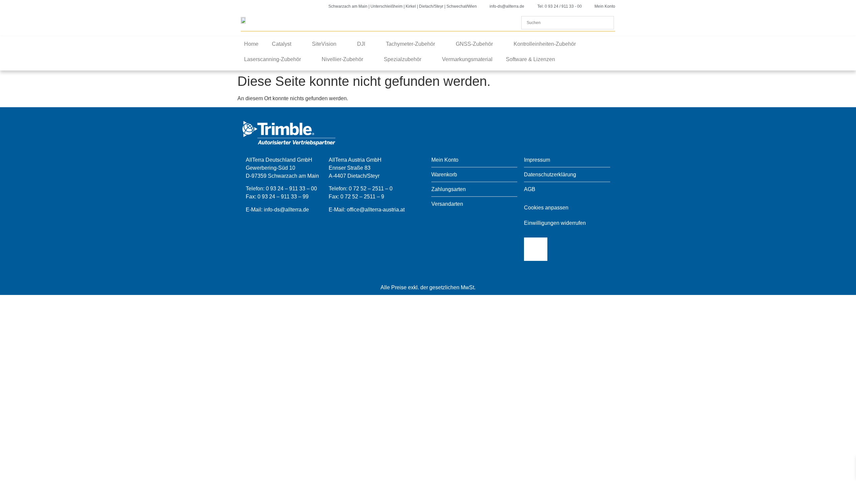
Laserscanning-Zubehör (272, 59)
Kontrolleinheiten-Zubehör (545, 44)
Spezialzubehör (402, 59)
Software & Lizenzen (530, 59)
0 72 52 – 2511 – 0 (371, 188)
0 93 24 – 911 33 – (280, 196)
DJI (361, 44)
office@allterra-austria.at (376, 209)
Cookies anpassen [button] (546, 207)
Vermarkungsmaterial (467, 59)
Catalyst (281, 44)
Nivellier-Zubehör (342, 59)
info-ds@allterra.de (286, 209)
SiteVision (324, 44)
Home (251, 44)
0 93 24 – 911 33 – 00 (291, 188)
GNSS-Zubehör (474, 44)
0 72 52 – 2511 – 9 (362, 196)
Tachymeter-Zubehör (410, 44)
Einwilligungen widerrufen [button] (555, 223)
